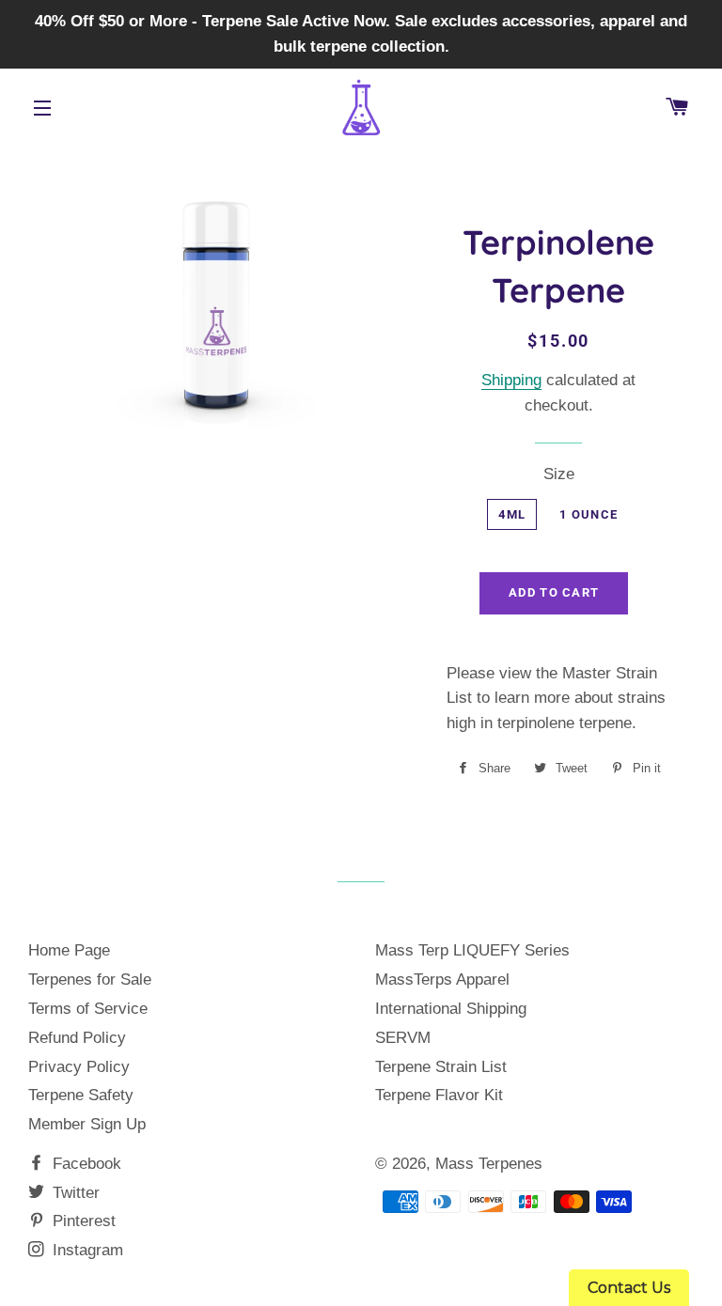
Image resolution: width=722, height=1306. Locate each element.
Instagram (85, 1250)
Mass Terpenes (488, 1164)
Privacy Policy (79, 1067)
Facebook (84, 1164)
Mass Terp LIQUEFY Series (472, 950)
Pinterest (82, 1221)
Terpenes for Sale (89, 979)
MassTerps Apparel (442, 979)
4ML (512, 514)
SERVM (403, 1038)
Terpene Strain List (441, 1067)
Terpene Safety (80, 1095)
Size (558, 474)
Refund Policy (77, 1038)
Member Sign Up (87, 1124)
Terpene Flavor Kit (439, 1095)
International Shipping (450, 1009)
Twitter (74, 1193)
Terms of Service (88, 1009)
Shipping (511, 380)
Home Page (69, 950)
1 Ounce (588, 514)
